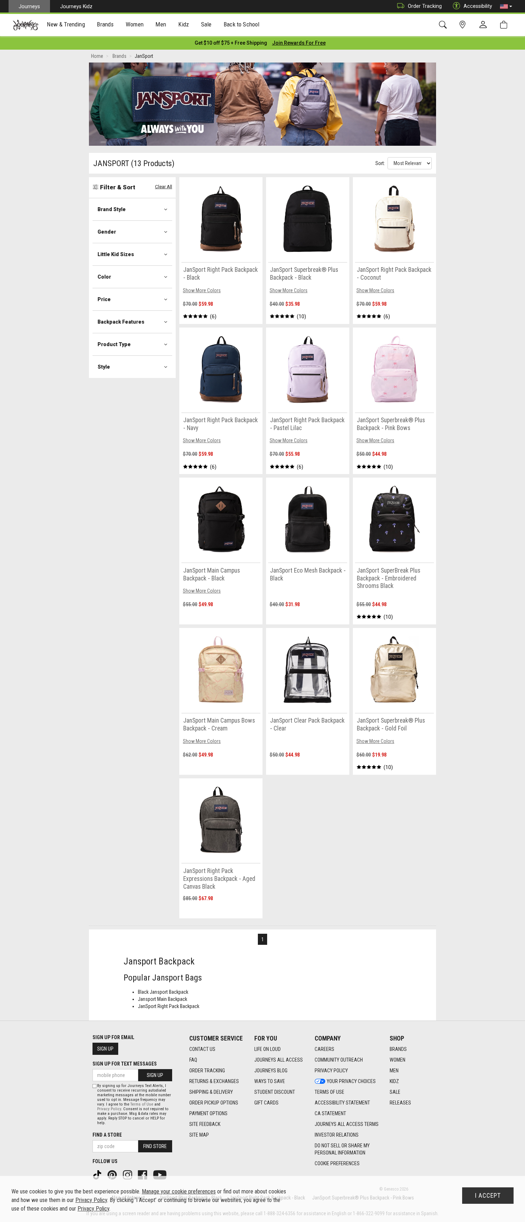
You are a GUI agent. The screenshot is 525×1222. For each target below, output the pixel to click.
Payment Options (208, 1113)
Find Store (155, 1146)
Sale (395, 1092)
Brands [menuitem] (105, 24)
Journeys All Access (278, 1060)
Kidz (394, 1081)
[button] (506, 6)
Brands (398, 1049)
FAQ (193, 1060)
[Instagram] (128, 1174)
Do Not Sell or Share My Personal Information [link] (342, 1149)
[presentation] (66, 25)
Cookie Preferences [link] (337, 1163)
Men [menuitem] (160, 24)
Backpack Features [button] (121, 322)
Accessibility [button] (478, 6)
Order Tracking (425, 6)
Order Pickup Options (213, 1103)
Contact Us (202, 1049)
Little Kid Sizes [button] (116, 254)
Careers (324, 1049)
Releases (400, 1103)
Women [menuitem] (135, 24)
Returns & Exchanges (214, 1081)
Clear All (163, 186)
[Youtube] (160, 1174)
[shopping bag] (505, 24)
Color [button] (104, 277)
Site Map (199, 1135)
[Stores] (464, 24)
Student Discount (274, 1092)
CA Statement (330, 1113)
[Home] (25, 25)
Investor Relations (337, 1135)
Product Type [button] (114, 344)
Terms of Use (329, 1092)
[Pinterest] (113, 1174)
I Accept (488, 1195)
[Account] (484, 25)
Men (394, 1070)
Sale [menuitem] (206, 24)
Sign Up (105, 1049)
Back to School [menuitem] (241, 24)
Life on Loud (267, 1049)
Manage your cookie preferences (179, 1191)
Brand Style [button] (112, 209)
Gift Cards (266, 1103)
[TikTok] (97, 1174)
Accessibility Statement (342, 1103)
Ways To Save (269, 1081)
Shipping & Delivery (211, 1092)
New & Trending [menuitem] (66, 24)
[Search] (444, 24)
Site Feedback (204, 1124)
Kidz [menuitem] (183, 24)
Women (397, 1060)
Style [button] (104, 367)
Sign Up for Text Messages (124, 1064)
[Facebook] (143, 1174)
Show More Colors (202, 290)
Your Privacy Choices (351, 1081)
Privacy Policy (331, 1070)
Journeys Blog (271, 1070)
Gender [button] (107, 232)
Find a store (107, 1135)
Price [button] (104, 299)
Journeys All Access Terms (347, 1124)
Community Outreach (339, 1060)
